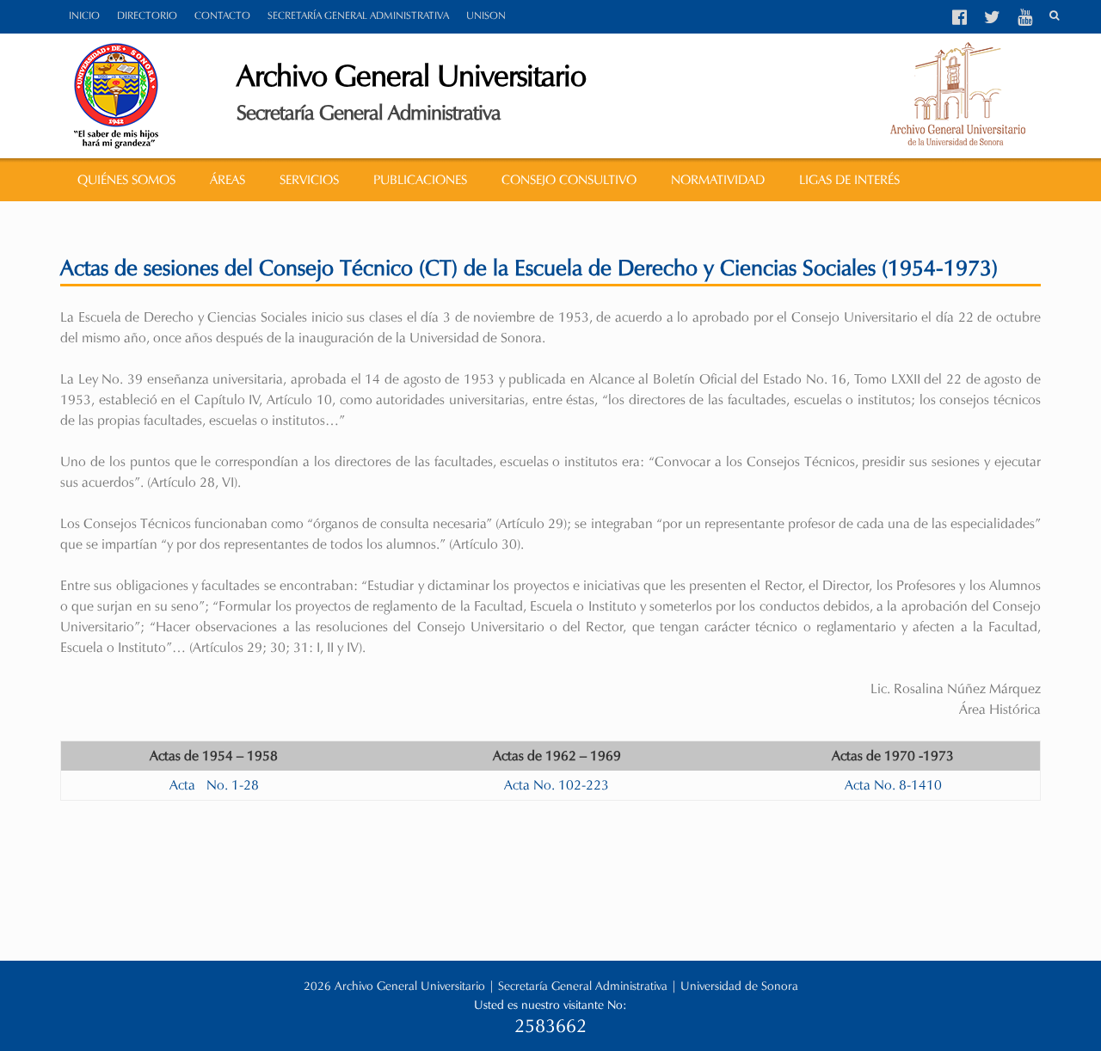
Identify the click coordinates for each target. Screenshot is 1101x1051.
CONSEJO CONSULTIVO (569, 179)
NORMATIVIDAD (718, 179)
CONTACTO (222, 15)
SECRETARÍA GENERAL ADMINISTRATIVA (358, 15)
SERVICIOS (309, 179)
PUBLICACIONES (420, 179)
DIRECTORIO (147, 15)
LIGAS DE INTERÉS (849, 179)
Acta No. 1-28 (214, 785)
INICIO (84, 15)
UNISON (486, 15)
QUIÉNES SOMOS (126, 179)
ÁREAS (227, 179)
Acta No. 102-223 (556, 785)
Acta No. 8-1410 (893, 785)
